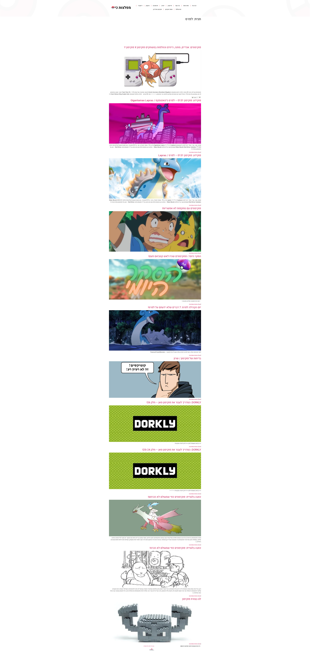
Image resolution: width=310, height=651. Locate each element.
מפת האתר (186, 6)
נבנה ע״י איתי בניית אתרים (149, 646)
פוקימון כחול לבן (157, 9)
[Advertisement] (155, 33)
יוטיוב (162, 6)
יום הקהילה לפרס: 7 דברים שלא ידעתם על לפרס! (174, 307)
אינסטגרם (155, 6)
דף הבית (194, 6)
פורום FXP (178, 9)
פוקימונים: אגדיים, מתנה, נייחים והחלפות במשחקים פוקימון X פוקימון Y (162, 47)
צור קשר (177, 6)
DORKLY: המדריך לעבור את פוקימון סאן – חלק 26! (174, 402)
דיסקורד (140, 6)
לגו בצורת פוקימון (191, 599)
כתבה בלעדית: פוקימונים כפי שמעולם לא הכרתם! (174, 497)
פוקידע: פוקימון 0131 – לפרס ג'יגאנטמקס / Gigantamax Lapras (166, 100)
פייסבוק (170, 6)
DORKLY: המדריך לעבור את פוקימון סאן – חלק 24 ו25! (171, 450)
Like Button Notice (193, 152)
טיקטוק (148, 6)
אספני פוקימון (168, 9)
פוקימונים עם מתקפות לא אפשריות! (181, 208)
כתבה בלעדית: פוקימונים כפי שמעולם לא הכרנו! (175, 548)
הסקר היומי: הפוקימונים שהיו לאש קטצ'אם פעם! (174, 256)
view (199, 152)
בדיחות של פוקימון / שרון (187, 358)
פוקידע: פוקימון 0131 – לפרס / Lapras (179, 155)
